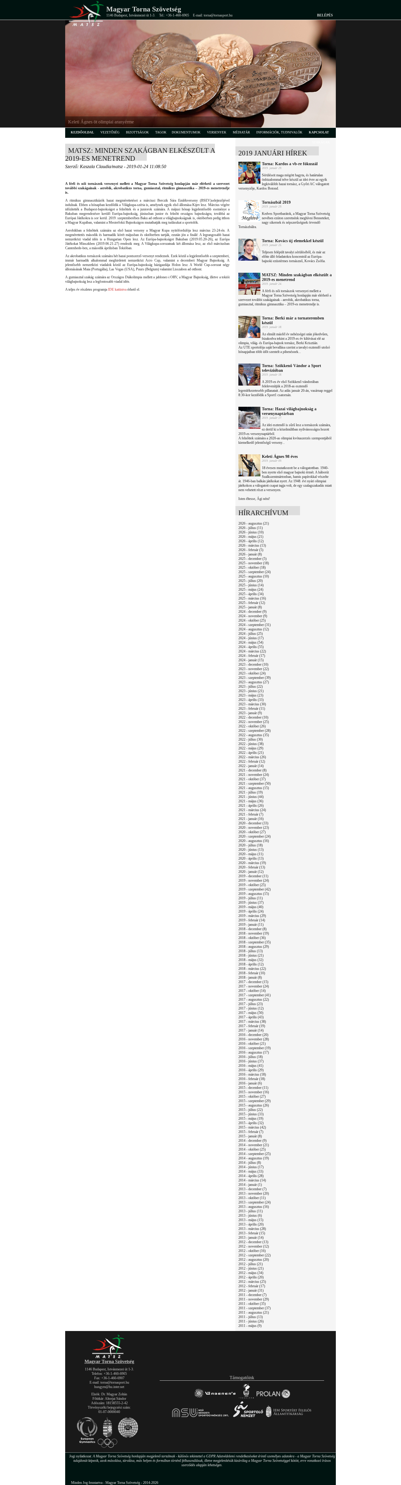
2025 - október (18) (252, 567)
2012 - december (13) (253, 1242)
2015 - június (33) (251, 1114)
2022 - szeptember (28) (254, 731)
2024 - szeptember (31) (254, 625)
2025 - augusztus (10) (253, 576)
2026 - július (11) (250, 528)
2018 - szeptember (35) (254, 942)
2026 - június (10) (251, 532)
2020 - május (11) (250, 854)
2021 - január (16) (251, 819)
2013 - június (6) (250, 1215)
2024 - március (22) (252, 651)
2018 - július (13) (250, 951)
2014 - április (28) (251, 1176)
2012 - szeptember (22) (254, 1255)
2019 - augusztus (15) (253, 894)
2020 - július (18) (250, 845)
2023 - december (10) (253, 664)
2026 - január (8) (250, 554)
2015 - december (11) (253, 1088)
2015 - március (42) (252, 1127)
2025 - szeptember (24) (254, 572)
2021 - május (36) (250, 801)
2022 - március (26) (252, 757)
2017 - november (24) (253, 986)
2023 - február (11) (251, 708)
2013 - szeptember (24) (254, 1202)
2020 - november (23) (253, 828)
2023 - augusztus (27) (253, 682)
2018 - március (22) (252, 969)
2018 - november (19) (253, 933)
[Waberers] (215, 1398)
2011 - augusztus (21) (253, 1312)
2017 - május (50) (250, 1013)
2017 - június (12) (251, 1008)
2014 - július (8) (249, 1163)
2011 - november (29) (253, 1299)
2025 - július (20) (250, 581)
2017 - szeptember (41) (254, 995)
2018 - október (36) (252, 938)
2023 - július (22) (250, 686)
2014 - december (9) (252, 1141)
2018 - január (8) (250, 977)
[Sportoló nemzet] (200, 1416)
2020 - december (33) (253, 823)
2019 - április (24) (251, 911)
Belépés (325, 15)
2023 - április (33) (251, 700)
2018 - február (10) (251, 973)
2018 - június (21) (251, 955)
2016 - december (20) (253, 1035)
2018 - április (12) (251, 964)
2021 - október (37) (252, 779)
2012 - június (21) (251, 1268)
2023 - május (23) (250, 695)
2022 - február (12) (251, 761)
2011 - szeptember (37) (254, 1308)
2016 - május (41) (250, 1066)
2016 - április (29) (251, 1070)
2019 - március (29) (252, 916)
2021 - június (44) (251, 797)
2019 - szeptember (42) (254, 889)
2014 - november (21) (253, 1145)
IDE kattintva (117, 289)
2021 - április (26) (251, 805)
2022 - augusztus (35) (253, 735)
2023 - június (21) (251, 691)
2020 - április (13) (251, 858)
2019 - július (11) (250, 898)
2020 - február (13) (251, 867)
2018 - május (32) (250, 960)
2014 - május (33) (250, 1171)
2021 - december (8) (252, 770)
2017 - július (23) (250, 1004)
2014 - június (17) (251, 1167)
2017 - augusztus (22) (253, 999)
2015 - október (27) (252, 1096)
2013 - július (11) (250, 1211)
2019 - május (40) (250, 907)
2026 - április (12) (251, 541)
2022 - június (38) (251, 744)
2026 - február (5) (250, 550)
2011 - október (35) (252, 1304)
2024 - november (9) (252, 616)
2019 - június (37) (251, 902)
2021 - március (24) (252, 810)
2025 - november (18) (253, 563)
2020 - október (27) (252, 832)
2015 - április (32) (251, 1123)
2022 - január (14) (251, 766)
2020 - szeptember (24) (254, 836)
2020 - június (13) (251, 850)
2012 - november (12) (253, 1246)
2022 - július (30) (250, 739)
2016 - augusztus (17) (253, 1052)
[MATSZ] (109, 1357)
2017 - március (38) (252, 1021)
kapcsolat (319, 132)
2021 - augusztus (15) (253, 788)
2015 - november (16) (253, 1092)
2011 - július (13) (250, 1317)
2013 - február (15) (251, 1233)
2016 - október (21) (252, 1044)
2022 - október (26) (252, 726)
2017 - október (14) (252, 991)
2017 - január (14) (251, 1030)
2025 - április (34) (251, 594)
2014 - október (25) (252, 1149)
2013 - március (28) (252, 1229)
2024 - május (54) (250, 642)
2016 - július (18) (250, 1057)
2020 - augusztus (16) (253, 841)
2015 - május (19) (250, 1118)
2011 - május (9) (250, 1326)
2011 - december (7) (252, 1295)
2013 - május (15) (250, 1220)
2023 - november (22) (253, 669)
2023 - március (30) (252, 704)
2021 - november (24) (253, 775)
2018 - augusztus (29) (253, 947)
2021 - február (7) (250, 814)
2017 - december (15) (253, 982)
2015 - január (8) (250, 1136)
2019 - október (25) (252, 885)
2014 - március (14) (252, 1180)
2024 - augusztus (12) (253, 629)
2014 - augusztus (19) (253, 1158)
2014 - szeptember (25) (254, 1154)
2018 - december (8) (252, 929)
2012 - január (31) (251, 1290)
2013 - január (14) (251, 1237)
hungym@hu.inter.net (109, 1387)
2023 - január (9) (250, 713)
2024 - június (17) (251, 638)
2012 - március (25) (252, 1282)
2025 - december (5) (252, 559)
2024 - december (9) (252, 612)
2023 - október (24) (252, 673)
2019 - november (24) (253, 880)
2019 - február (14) (251, 920)
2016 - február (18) (251, 1079)
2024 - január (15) (251, 660)
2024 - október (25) (252, 620)
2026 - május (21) (250, 537)
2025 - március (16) (252, 598)
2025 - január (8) (250, 607)
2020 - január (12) (251, 872)
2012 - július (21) (250, 1264)
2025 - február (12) (251, 603)
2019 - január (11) (251, 925)
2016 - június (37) (251, 1061)
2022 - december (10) (253, 717)
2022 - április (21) (251, 753)
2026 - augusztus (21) (253, 523)
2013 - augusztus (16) (253, 1207)
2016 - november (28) (253, 1039)
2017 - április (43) (251, 1017)
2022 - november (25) (253, 722)
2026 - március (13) (252, 545)
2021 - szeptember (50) (254, 783)
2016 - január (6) (250, 1083)
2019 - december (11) (253, 876)
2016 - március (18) (252, 1074)
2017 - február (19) (251, 1026)
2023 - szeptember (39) (254, 678)
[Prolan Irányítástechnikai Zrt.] (273, 1398)
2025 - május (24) (250, 589)
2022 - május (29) (250, 748)
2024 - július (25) (250, 634)
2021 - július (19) (250, 792)
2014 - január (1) (250, 1185)
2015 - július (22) (250, 1110)
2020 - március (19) (252, 863)
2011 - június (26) (251, 1321)
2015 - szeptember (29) (254, 1101)
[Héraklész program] (246, 1398)
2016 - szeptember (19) (254, 1048)
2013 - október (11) (252, 1198)
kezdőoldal (82, 132)
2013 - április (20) (251, 1224)
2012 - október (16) (252, 1251)
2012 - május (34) (250, 1273)
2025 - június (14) (251, 585)
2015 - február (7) (250, 1132)
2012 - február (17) (251, 1286)
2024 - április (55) (251, 647)
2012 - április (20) (251, 1277)
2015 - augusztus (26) (253, 1105)
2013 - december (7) (252, 1189)
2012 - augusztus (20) (253, 1260)
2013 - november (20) (253, 1193)
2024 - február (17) (251, 656)
